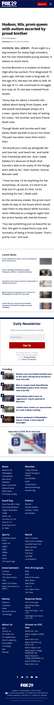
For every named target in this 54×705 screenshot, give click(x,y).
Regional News (33, 598)
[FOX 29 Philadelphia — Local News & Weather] (9, 4)
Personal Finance (9, 611)
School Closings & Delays (32, 474)
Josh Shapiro (30, 513)
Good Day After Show (11, 504)
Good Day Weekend (10, 507)
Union (4, 558)
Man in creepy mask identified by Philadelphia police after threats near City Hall (32, 388)
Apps (4, 628)
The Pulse (29, 592)
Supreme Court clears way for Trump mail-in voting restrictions (20, 282)
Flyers (4, 549)
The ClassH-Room (9, 577)
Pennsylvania (7, 476)
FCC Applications (9, 637)
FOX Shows (6, 574)
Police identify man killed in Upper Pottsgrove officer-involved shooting (16, 271)
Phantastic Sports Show (9, 539)
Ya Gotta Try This (9, 519)
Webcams (29, 550)
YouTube (28, 556)
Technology (7, 614)
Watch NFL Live (31, 631)
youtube (32, 677)
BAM (27, 574)
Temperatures (31, 484)
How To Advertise (9, 640)
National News (8, 488)
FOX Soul (28, 553)
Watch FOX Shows (9, 583)
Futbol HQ (6, 543)
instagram (27, 677)
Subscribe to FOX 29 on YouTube (24, 431)
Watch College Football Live (34, 635)
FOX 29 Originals (34, 567)
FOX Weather (30, 478)
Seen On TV (7, 522)
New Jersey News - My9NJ (32, 606)
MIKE (27, 571)
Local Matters (30, 559)
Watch (28, 534)
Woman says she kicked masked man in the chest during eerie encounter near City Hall (34, 376)
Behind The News (32, 577)
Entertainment (10, 567)
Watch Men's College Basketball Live (33, 651)
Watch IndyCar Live (33, 647)
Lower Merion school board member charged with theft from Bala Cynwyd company (17, 305)
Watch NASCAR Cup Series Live (33, 643)
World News (7, 491)
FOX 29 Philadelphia (9, 38)
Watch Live (42, 4)
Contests (5, 571)
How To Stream (31, 538)
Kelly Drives (29, 583)
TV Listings (6, 646)
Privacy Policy (30, 357)
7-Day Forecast (31, 470)
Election (28, 504)
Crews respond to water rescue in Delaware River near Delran (19, 260)
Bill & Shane (30, 580)
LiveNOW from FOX (33, 544)
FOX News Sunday (9, 494)
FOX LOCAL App (31, 602)
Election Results (31, 507)
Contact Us (6, 631)
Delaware (6, 482)
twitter (22, 677)
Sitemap (5, 652)
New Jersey (6, 479)
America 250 (7, 470)
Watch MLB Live (31, 639)
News (5, 466)
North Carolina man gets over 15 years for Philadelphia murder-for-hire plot (18, 293)
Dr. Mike (5, 528)
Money (6, 598)
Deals (4, 608)
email (37, 677)
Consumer (6, 605)
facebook (17, 677)
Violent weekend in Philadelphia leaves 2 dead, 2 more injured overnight (31, 420)
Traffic (4, 513)
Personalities (7, 643)
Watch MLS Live (31, 664)
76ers (4, 555)
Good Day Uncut (9, 525)
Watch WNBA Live (32, 661)
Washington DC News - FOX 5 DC (34, 617)
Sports (5, 534)
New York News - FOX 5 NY (34, 611)
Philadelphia (7, 473)
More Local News (9, 485)
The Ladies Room (32, 589)
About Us (7, 624)
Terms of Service (28, 359)
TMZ (4, 580)
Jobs (4, 649)
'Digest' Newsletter (9, 510)
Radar (27, 481)
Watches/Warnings (32, 487)
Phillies (5, 552)
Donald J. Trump (31, 510)
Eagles (4, 546)
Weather (30, 466)
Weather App (30, 490)
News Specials (31, 547)
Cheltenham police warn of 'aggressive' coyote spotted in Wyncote (30, 399)
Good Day (7, 500)
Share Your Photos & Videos (10, 587)
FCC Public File (8, 634)
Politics (29, 500)
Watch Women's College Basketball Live (34, 657)
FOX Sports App (8, 561)
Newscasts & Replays (34, 541)
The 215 (28, 586)
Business (5, 602)
